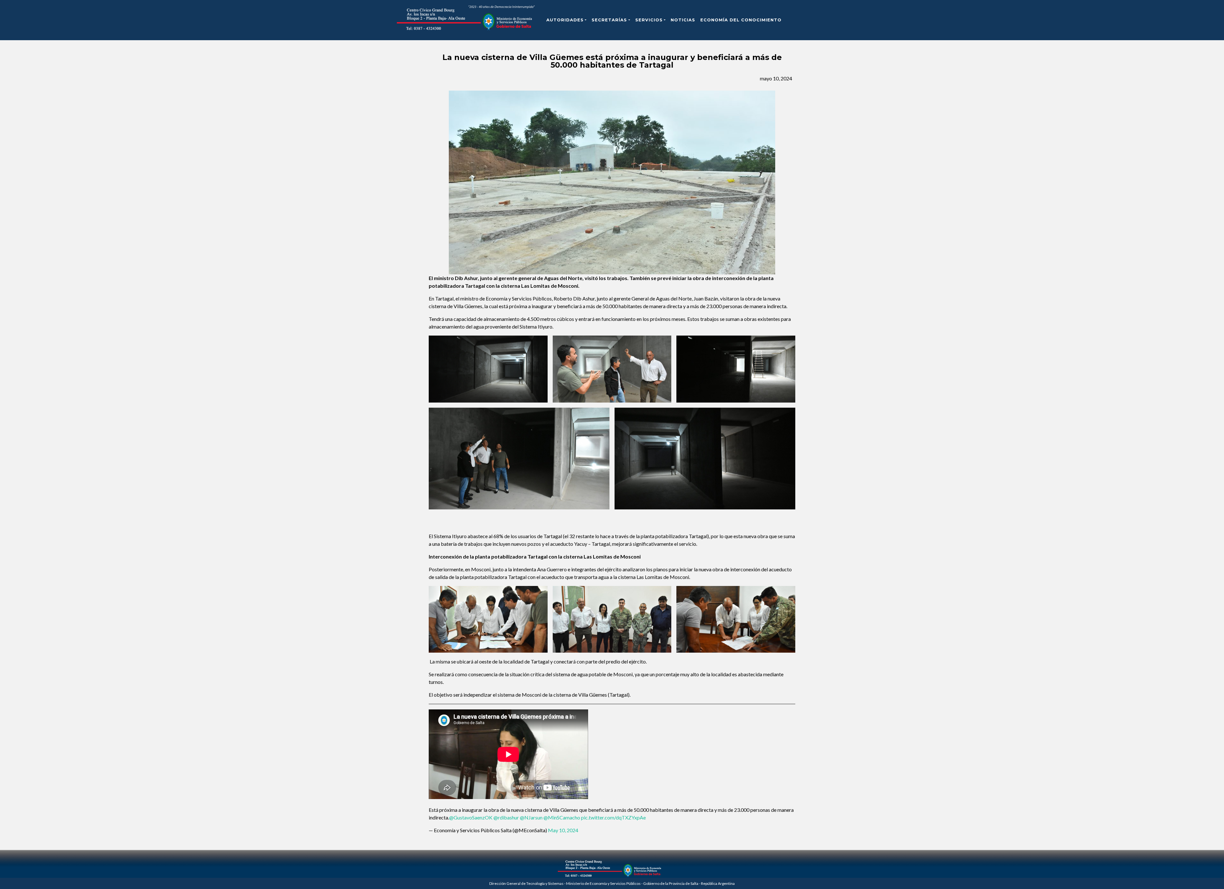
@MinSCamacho (561, 817)
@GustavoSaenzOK (470, 817)
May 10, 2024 (563, 830)
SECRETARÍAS (609, 20)
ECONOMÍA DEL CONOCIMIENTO (741, 20)
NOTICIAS (683, 20)
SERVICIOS (649, 20)
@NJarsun (531, 817)
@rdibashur (506, 817)
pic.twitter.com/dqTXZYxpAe (613, 817)
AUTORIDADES (565, 20)
